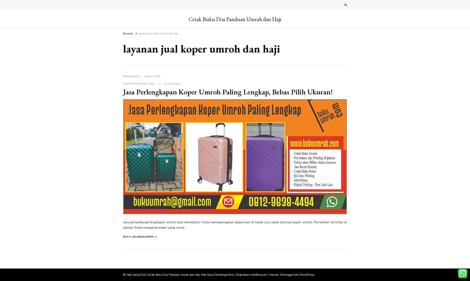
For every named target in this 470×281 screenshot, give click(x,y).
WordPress (307, 275)
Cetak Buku (172, 83)
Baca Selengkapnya (138, 237)
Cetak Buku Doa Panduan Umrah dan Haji (235, 19)
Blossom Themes (267, 275)
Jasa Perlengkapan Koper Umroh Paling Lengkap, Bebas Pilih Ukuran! (228, 92)
